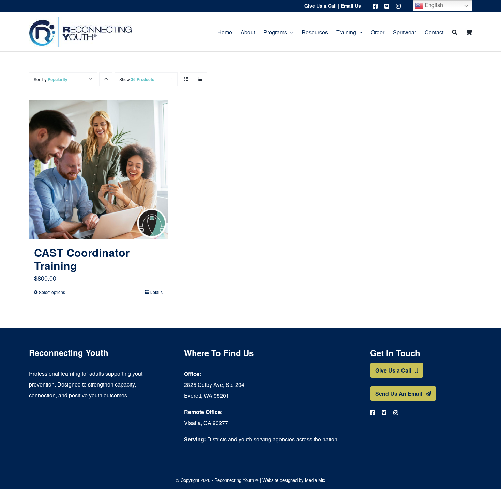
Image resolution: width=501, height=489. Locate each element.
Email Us (351, 5)
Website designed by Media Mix (293, 480)
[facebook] (375, 6)
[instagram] (398, 6)
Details (156, 292)
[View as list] (200, 79)
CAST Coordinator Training (82, 259)
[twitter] (386, 6)
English (433, 5)
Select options (52, 292)
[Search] (454, 31)
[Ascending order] (105, 79)
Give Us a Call (320, 5)
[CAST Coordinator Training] (98, 169)
